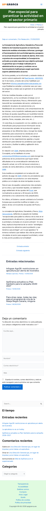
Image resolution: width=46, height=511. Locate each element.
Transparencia (23, 484)
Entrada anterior (23, 246)
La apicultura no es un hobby (13, 429)
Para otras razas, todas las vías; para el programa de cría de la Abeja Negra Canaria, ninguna (21, 299)
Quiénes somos (23, 489)
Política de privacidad (23, 503)
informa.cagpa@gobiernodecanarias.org (26, 84)
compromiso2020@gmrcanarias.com (16, 156)
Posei (31, 190)
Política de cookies (23, 500)
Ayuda (23, 497)
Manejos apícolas (12, 273)
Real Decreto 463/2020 (34, 78)
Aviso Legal (23, 495)
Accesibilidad (23, 487)
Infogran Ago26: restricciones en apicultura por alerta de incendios (22, 269)
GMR (16, 151)
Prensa (21, 273)
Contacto (23, 492)
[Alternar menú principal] (41, 4)
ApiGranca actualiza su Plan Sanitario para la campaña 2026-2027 (22, 284)
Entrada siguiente (23, 250)
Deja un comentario (9, 39)
